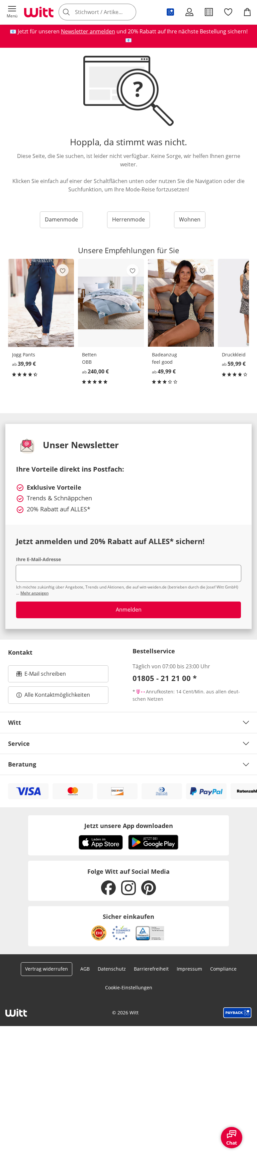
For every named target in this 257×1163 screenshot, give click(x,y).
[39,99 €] (41, 303)
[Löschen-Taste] (129, 12)
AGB (85, 969)
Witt (14, 722)
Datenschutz (112, 969)
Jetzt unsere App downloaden (128, 826)
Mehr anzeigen (34, 593)
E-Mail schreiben (41, 675)
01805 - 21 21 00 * (165, 678)
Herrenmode (128, 219)
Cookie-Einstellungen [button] (128, 987)
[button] (12, 12)
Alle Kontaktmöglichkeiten (57, 694)
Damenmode (61, 219)
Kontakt (20, 652)
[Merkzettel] (228, 12)
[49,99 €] (181, 303)
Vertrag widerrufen (46, 969)
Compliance (223, 969)
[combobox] (107, 12)
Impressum (189, 969)
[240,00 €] (111, 303)
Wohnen (189, 219)
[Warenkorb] (247, 12)
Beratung (22, 764)
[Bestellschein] (209, 12)
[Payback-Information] (237, 1012)
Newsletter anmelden (88, 31)
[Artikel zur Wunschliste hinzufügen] (63, 270)
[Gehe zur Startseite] (39, 12)
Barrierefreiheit (151, 969)
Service (19, 743)
